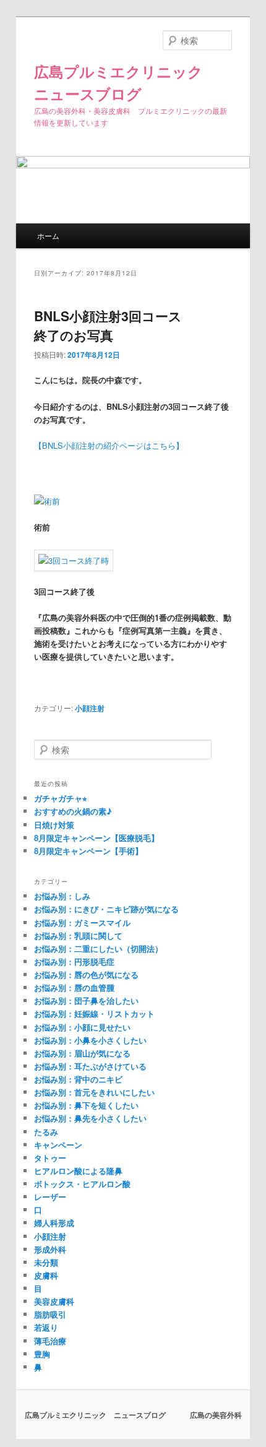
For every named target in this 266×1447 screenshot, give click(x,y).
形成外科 (50, 1249)
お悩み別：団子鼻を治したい (86, 1000)
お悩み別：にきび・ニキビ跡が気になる (106, 909)
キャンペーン (58, 1145)
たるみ (46, 1132)
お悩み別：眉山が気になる (82, 1053)
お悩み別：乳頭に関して (78, 935)
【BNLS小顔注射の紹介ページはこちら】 (109, 445)
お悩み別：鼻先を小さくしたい (90, 1118)
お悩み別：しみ (62, 896)
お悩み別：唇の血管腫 (74, 987)
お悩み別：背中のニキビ (78, 1079)
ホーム (48, 235)
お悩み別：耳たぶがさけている (90, 1066)
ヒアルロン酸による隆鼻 (78, 1171)
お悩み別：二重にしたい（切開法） (98, 948)
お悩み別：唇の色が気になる (86, 974)
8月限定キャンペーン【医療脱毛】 (96, 838)
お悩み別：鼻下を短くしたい (86, 1105)
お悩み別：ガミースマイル (82, 922)
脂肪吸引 (50, 1314)
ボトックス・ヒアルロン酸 (82, 1184)
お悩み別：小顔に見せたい (82, 1027)
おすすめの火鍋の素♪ (73, 811)
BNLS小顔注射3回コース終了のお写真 (108, 325)
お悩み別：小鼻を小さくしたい (90, 1040)
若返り (46, 1327)
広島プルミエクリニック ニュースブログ (96, 1414)
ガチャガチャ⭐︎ (60, 798)
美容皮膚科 (54, 1301)
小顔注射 (90, 708)
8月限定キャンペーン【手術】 (88, 851)
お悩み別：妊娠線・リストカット (94, 1013)
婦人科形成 (54, 1223)
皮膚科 (46, 1275)
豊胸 (42, 1354)
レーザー (50, 1197)
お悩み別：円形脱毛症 (74, 961)
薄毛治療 (50, 1341)
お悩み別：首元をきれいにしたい (94, 1092)
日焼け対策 (54, 825)
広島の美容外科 (216, 1414)
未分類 (46, 1262)
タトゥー (50, 1158)
